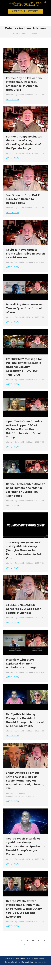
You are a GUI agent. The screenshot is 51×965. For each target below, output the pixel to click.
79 (27, 940)
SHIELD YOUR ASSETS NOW (25, 11)
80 (33, 940)
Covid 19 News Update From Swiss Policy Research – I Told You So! (25, 253)
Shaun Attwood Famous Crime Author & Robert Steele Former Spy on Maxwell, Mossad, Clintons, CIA (25, 780)
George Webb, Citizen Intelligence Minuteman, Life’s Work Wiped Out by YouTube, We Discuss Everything (24, 908)
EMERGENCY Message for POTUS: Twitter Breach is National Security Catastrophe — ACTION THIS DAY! (24, 366)
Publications (19, 793)
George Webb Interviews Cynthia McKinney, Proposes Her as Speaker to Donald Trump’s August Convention (25, 846)
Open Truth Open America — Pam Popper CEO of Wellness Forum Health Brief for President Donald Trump (24, 429)
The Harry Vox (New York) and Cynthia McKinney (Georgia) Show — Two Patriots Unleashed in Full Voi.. (24, 550)
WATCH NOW (12, 99)
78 (21, 940)
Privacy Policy (27, 962)
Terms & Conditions (13, 962)
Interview (9, 94)
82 (45, 940)
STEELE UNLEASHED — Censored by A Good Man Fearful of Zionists (23, 608)
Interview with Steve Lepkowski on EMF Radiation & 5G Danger (22, 663)
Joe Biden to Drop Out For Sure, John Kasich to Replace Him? (24, 199)
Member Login (40, 962)
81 (39, 940)
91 (25, 944)
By (24, 94)
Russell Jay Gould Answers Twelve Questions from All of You (24, 308)
